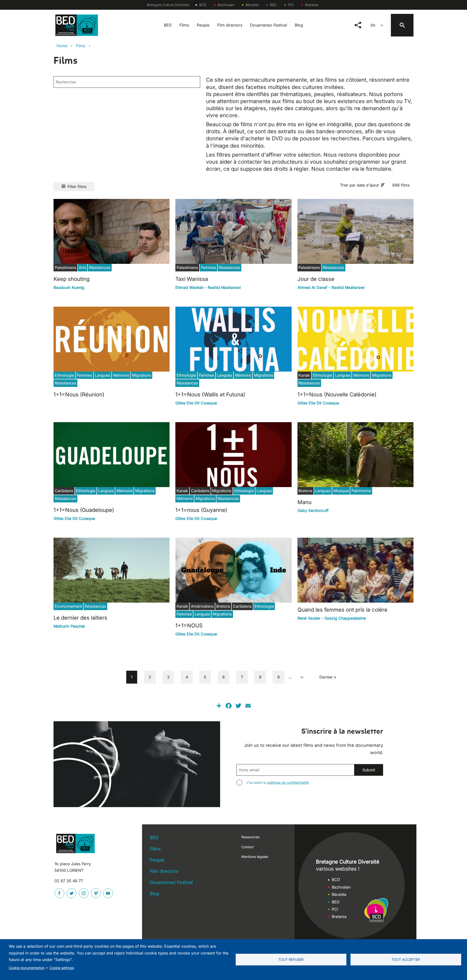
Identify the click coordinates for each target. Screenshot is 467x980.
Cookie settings (61, 968)
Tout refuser (291, 960)
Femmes (208, 267)
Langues (102, 375)
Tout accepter (406, 960)
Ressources (250, 837)
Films (184, 25)
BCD (202, 5)
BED (273, 5)
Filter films (76, 186)
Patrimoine (361, 490)
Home (61, 45)
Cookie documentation (27, 968)
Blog (299, 25)
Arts (82, 267)
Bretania (311, 5)
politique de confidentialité (288, 782)
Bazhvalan (226, 5)
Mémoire (121, 375)
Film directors (229, 25)
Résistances (99, 267)
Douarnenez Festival (268, 25)
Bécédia (252, 5)
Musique (341, 490)
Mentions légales (254, 857)
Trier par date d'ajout (359, 185)
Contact (247, 847)
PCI (291, 5)
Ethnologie (64, 375)
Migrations (141, 375)
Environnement (68, 606)
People (203, 25)
